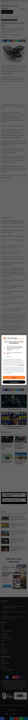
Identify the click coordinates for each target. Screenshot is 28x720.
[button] (14, 357)
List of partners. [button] (21, 365)
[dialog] (14, 360)
